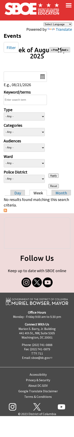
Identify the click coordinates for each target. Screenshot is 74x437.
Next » (64, 49)
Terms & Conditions (38, 397)
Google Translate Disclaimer (38, 391)
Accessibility (38, 374)
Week (38, 192)
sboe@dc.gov (40, 358)
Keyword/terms (17, 92)
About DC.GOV (38, 385)
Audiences (12, 140)
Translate (64, 29)
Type (8, 109)
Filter (11, 47)
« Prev (54, 49)
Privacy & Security (38, 380)
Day (17, 192)
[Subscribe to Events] (5, 210)
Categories (13, 125)
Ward (8, 156)
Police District (15, 172)
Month (61, 192)
